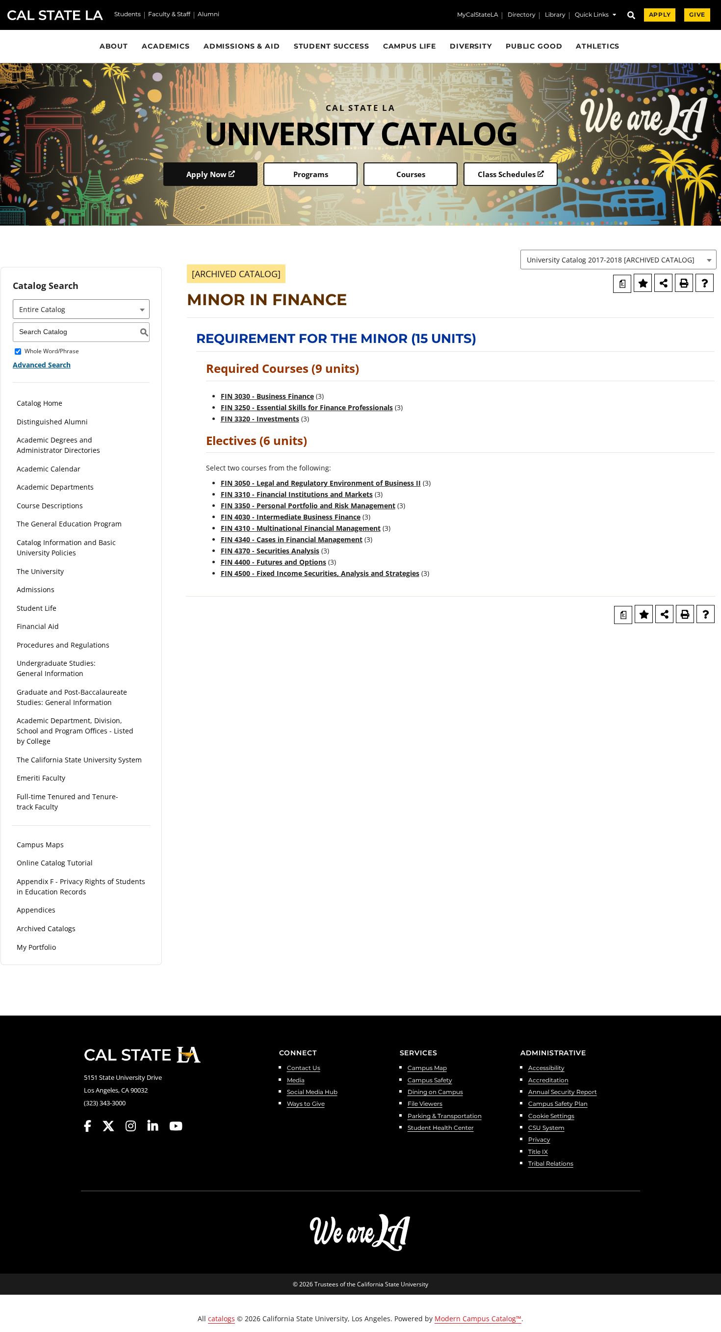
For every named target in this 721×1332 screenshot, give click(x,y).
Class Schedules (507, 174)
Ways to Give (306, 1104)
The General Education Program (69, 523)
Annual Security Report (562, 1092)
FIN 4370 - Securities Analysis (270, 550)
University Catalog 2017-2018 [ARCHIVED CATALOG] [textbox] (611, 259)
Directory (522, 15)
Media (296, 1080)
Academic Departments (55, 487)
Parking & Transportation (445, 1116)
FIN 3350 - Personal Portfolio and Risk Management (308, 505)
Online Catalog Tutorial (55, 862)
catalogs (221, 1318)
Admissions (35, 589)
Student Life (36, 608)
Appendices (36, 909)
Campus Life (410, 46)
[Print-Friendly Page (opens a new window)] (684, 283)
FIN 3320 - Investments (260, 418)
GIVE (697, 14)
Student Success (331, 46)
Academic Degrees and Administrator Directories (58, 445)
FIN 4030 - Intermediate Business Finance (290, 517)
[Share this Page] (663, 283)
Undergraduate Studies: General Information (56, 668)
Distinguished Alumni (52, 421)
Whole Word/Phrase (52, 351)
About (114, 46)
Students (127, 15)
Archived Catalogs (46, 928)
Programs (310, 174)
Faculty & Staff (169, 15)
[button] (595, 16)
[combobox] (618, 259)
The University (40, 571)
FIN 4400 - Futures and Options (273, 562)
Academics (166, 46)
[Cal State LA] (142, 1055)
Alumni (208, 15)
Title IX (538, 1152)
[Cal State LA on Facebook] (92, 1126)
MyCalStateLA (477, 15)
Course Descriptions (50, 505)
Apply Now (206, 174)
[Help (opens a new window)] (704, 283)
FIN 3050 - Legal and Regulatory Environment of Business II (321, 483)
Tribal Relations (550, 1164)
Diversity (471, 46)
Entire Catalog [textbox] (42, 309)
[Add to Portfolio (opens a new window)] (643, 283)
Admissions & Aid (242, 46)
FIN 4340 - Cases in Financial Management (291, 539)
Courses (410, 174)
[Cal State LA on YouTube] (175, 1126)
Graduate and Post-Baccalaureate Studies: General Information (72, 697)
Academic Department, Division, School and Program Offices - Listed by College (75, 731)
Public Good (534, 46)
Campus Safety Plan (558, 1104)
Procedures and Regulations (63, 645)
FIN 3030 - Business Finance (267, 396)
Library (555, 15)
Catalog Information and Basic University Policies (66, 547)
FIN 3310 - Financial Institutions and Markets (297, 494)
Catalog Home (39, 403)
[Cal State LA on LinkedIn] (157, 1126)
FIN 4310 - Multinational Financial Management (301, 528)
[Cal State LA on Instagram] (135, 1126)
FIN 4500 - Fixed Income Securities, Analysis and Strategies (320, 573)
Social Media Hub (312, 1092)
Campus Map (427, 1068)
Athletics (597, 46)
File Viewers (425, 1104)
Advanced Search (42, 364)
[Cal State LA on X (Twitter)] (113, 1126)
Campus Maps (40, 844)
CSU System (546, 1128)
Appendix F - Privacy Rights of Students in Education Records (81, 886)
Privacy (539, 1140)
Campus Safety (430, 1080)
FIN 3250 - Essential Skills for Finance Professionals (307, 407)
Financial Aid (38, 626)
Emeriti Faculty (41, 778)
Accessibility (546, 1068)
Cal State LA (55, 15)
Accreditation (548, 1080)
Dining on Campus (435, 1092)
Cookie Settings (551, 1116)
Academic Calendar (48, 468)
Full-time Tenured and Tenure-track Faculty (67, 801)
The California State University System (79, 759)
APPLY (659, 14)
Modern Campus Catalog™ (478, 1318)
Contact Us (303, 1068)
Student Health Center (441, 1128)
